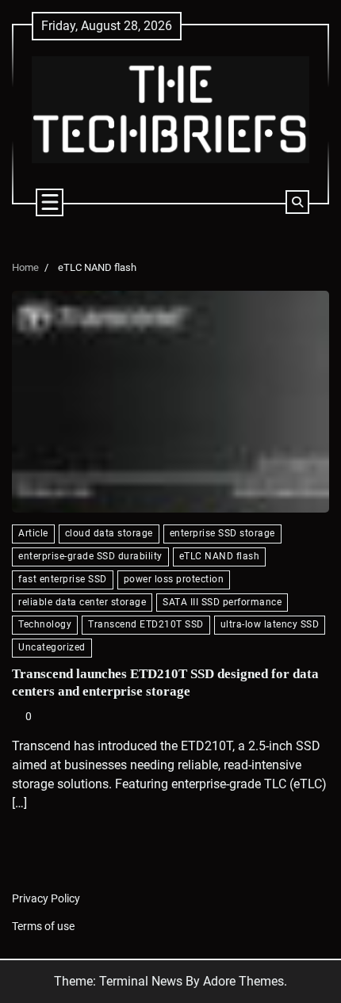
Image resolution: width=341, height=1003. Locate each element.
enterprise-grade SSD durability (90, 556)
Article (33, 533)
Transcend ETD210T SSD (146, 624)
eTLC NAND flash (219, 556)
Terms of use (43, 926)
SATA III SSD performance (222, 602)
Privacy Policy (46, 898)
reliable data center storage (82, 602)
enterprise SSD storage (222, 533)
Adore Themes (243, 981)
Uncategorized (52, 647)
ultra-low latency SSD (270, 624)
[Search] (297, 202)
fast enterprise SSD (62, 579)
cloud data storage (109, 533)
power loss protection (174, 579)
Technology (44, 624)
